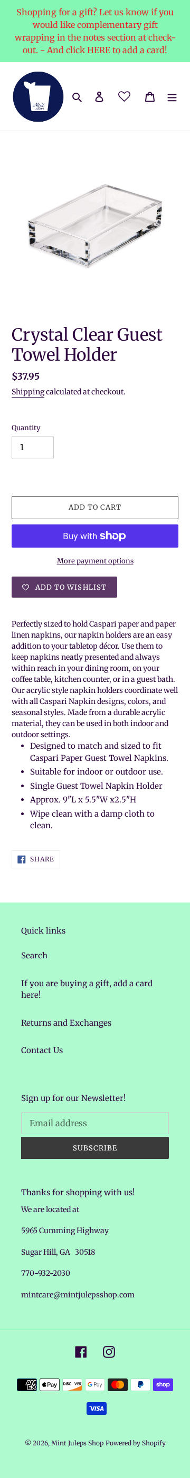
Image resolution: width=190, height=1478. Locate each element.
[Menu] (172, 96)
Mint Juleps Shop (77, 1443)
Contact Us (42, 1050)
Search (34, 955)
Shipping (28, 391)
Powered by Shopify (136, 1443)
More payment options (95, 561)
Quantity (26, 427)
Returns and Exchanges (66, 1023)
